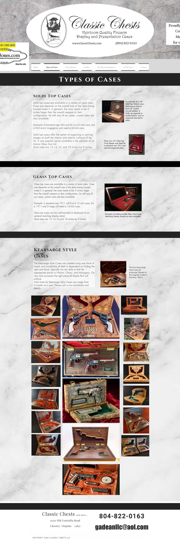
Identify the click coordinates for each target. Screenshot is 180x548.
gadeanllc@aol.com (121, 527)
